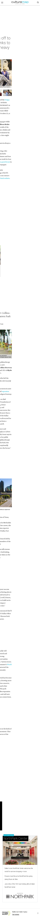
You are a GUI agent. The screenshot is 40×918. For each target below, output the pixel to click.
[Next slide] (9, 73)
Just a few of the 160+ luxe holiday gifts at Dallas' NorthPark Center (20, 885)
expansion (5, 391)
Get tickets (15, 914)
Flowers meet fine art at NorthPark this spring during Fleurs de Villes (18, 877)
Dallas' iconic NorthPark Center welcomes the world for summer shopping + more (19, 869)
